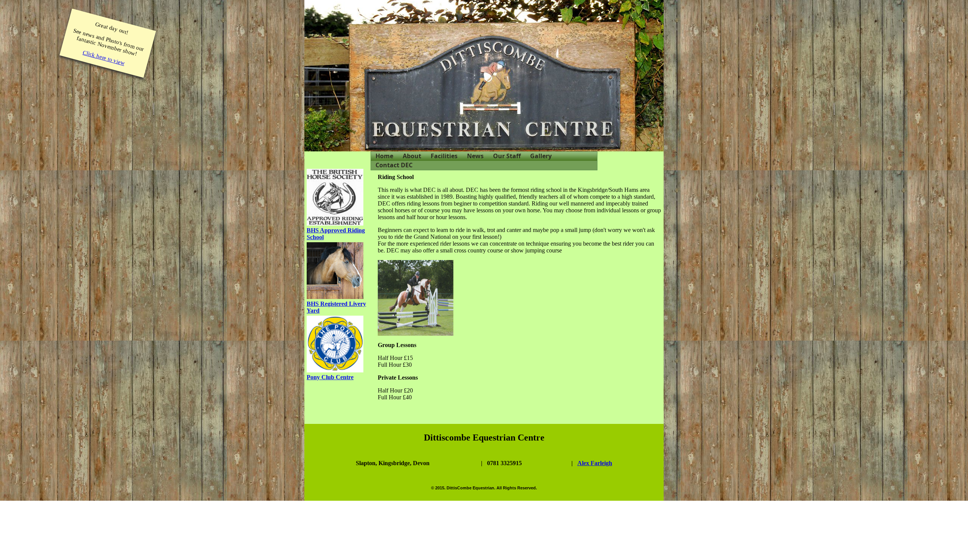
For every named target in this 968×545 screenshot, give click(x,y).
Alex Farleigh (594, 463)
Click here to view (104, 57)
